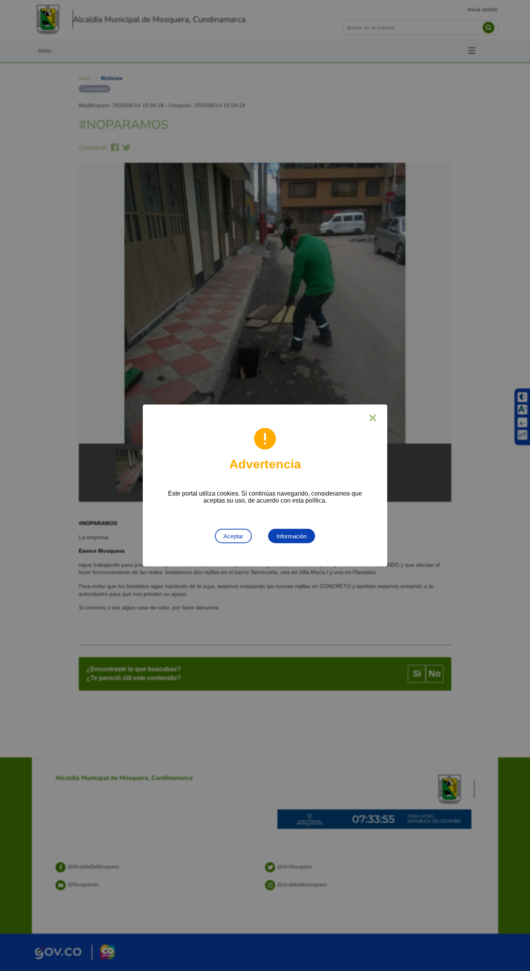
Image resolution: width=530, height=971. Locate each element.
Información (292, 536)
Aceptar (233, 536)
